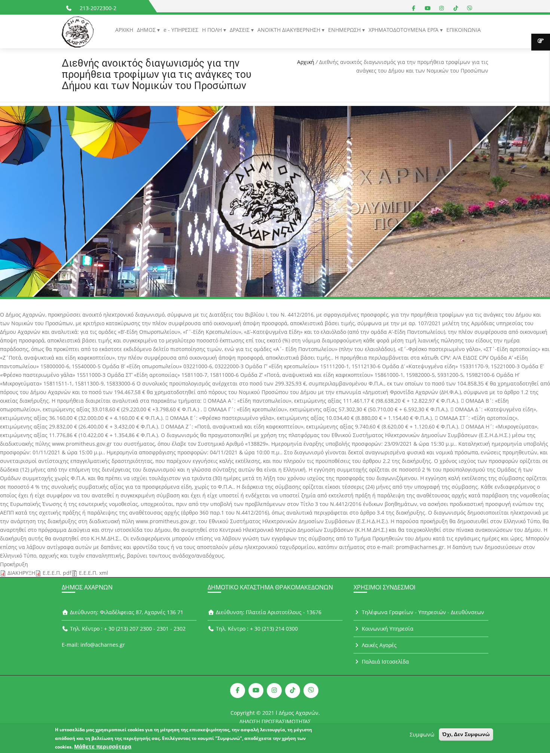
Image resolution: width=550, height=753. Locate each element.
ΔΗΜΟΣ (147, 29)
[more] (540, 42)
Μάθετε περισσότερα (102, 746)
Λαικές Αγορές (378, 645)
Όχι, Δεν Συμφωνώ (466, 734)
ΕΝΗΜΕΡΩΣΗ (345, 29)
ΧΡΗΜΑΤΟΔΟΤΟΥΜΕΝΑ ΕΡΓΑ (404, 29)
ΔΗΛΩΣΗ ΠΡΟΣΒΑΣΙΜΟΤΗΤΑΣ (275, 721)
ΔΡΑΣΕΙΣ (240, 29)
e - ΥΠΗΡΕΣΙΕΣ (181, 29)
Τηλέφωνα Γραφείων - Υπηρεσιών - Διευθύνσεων (422, 612)
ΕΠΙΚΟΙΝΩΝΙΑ (463, 29)
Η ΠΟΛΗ (212, 29)
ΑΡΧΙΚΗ (124, 29)
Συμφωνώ (422, 734)
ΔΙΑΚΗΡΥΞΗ (21, 572)
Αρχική (305, 61)
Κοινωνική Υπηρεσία (386, 628)
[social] (413, 8)
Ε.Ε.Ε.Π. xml (93, 572)
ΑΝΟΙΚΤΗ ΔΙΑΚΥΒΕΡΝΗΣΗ (289, 29)
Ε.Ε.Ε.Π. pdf (57, 572)
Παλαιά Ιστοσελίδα (384, 661)
